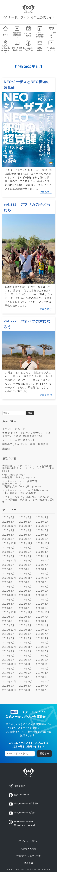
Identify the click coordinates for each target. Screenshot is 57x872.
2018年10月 (43, 647)
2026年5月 (25, 517)
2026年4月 (42, 517)
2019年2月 (25, 642)
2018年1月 (42, 660)
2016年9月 (8, 686)
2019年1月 (42, 642)
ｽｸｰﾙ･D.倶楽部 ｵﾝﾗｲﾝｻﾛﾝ (40, 34)
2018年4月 (42, 655)
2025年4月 (42, 535)
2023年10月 (43, 560)
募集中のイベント (25, 440)
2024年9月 (8, 547)
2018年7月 (42, 651)
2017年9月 (8, 668)
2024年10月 (43, 543)
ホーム (5, 35)
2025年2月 (25, 539)
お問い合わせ (40, 49)
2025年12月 (9, 526)
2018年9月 (8, 651)
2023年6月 (8, 569)
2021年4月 (42, 604)
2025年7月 (42, 530)
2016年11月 (26, 681)
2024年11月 (26, 543)
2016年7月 (42, 686)
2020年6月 (8, 621)
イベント (7, 429)
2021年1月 (42, 608)
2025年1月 (42, 539)
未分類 (6, 448)
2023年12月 (9, 560)
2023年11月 (26, 560)
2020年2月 (25, 625)
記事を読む (46, 192)
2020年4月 (42, 621)
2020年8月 (25, 617)
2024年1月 (42, 556)
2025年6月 (8, 535)
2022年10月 (43, 578)
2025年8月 (25, 530)
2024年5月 (25, 552)
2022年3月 (8, 591)
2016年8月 (25, 686)
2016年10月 (43, 681)
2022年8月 (25, 582)
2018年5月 (25, 655)
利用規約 (28, 863)
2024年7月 (42, 547)
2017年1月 (42, 677)
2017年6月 (8, 673)
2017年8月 (25, 668)
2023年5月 (25, 569)
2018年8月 (25, 651)
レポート (7, 440)
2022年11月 (26, 578)
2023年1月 (42, 573)
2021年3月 (8, 608)
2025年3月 (8, 539)
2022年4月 (42, 586)
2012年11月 (26, 690)
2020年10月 (43, 612)
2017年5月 (25, 673)
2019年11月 (26, 630)
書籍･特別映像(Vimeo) (17, 49)
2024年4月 (42, 552)
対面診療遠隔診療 (17, 34)
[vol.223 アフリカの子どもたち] (28, 283)
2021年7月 (42, 599)
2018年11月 (26, 647)
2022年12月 (9, 578)
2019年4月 (42, 638)
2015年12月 (9, 690)
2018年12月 (9, 647)
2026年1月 (42, 522)
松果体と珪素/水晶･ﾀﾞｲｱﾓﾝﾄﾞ (5, 48)
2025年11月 (26, 526)
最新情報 (43, 444)
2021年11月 (26, 595)
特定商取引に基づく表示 (29, 855)
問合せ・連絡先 (28, 848)
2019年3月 (8, 642)
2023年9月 (8, 565)
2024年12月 (9, 543)
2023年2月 (25, 573)
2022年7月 (42, 582)
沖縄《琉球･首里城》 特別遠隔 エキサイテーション (18, 476)
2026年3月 (8, 522)
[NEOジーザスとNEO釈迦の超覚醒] (28, 166)
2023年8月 (25, 565)
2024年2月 (25, 556)
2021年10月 (43, 595)
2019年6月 (8, 638)
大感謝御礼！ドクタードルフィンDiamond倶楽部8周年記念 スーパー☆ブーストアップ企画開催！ (28, 468)
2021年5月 (25, 604)
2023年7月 (42, 565)
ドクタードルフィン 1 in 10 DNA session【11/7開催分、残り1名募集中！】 (25, 491)
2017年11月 (26, 664)
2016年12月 (9, 681)
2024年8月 (25, 547)
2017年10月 (43, 664)
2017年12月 (9, 664)
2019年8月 (25, 634)
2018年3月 (8, 660)
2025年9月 (8, 530)
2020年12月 (9, 612)
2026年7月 (8, 517)
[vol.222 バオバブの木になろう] (28, 369)
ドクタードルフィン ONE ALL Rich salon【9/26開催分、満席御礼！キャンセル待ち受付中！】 (28, 499)
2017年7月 (42, 668)
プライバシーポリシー (28, 841)
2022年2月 (25, 591)
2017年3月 (8, 677)
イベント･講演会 (28, 35)
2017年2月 (25, 677)
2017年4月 (42, 673)
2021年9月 (8, 599)
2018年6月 (8, 655)
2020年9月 (8, 617)
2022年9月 (8, 582)
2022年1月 (42, 591)
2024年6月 (8, 552)
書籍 (32, 444)
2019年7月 (42, 634)
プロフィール (51, 34)
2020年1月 (42, 625)
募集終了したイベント (14, 444)
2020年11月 (26, 612)
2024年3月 (8, 556)
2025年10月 (43, 526)
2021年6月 (8, 604)
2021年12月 (9, 595)
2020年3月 (8, 625)
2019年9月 (8, 634)
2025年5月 (25, 535)
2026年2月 (25, 522)
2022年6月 (8, 586)
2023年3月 (8, 573)
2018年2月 (25, 660)
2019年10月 (43, 630)
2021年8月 (25, 599)
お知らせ (20, 429)
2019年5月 (25, 638)
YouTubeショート (51, 49)
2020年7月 (42, 617)
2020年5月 (25, 621)
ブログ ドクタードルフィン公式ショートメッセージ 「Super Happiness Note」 (26, 434)
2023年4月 (42, 569)
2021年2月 (25, 608)
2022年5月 (25, 586)
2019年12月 (9, 630)
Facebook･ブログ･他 (28, 49)
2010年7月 (42, 690)
